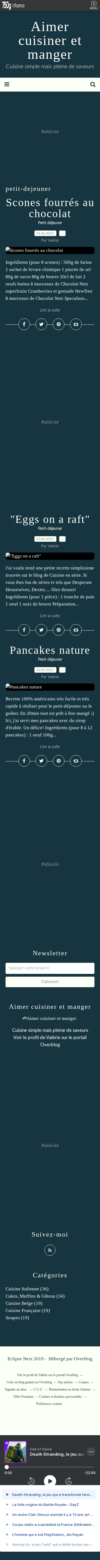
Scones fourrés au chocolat (50, 208)
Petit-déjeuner (50, 223)
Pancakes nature (50, 650)
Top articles (65, 1382)
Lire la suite (50, 310)
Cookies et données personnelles (60, 1397)
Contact (84, 1382)
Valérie (53, 1037)
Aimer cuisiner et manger (50, 40)
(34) (35, 1296)
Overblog (83, 1358)
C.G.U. (38, 1389)
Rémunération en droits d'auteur (70, 1389)
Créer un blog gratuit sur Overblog (29, 1382)
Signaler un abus (16, 1389)
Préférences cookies (49, 1404)
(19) (24, 1303)
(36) (27, 1288)
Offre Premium (23, 1397)
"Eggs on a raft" (50, 519)
